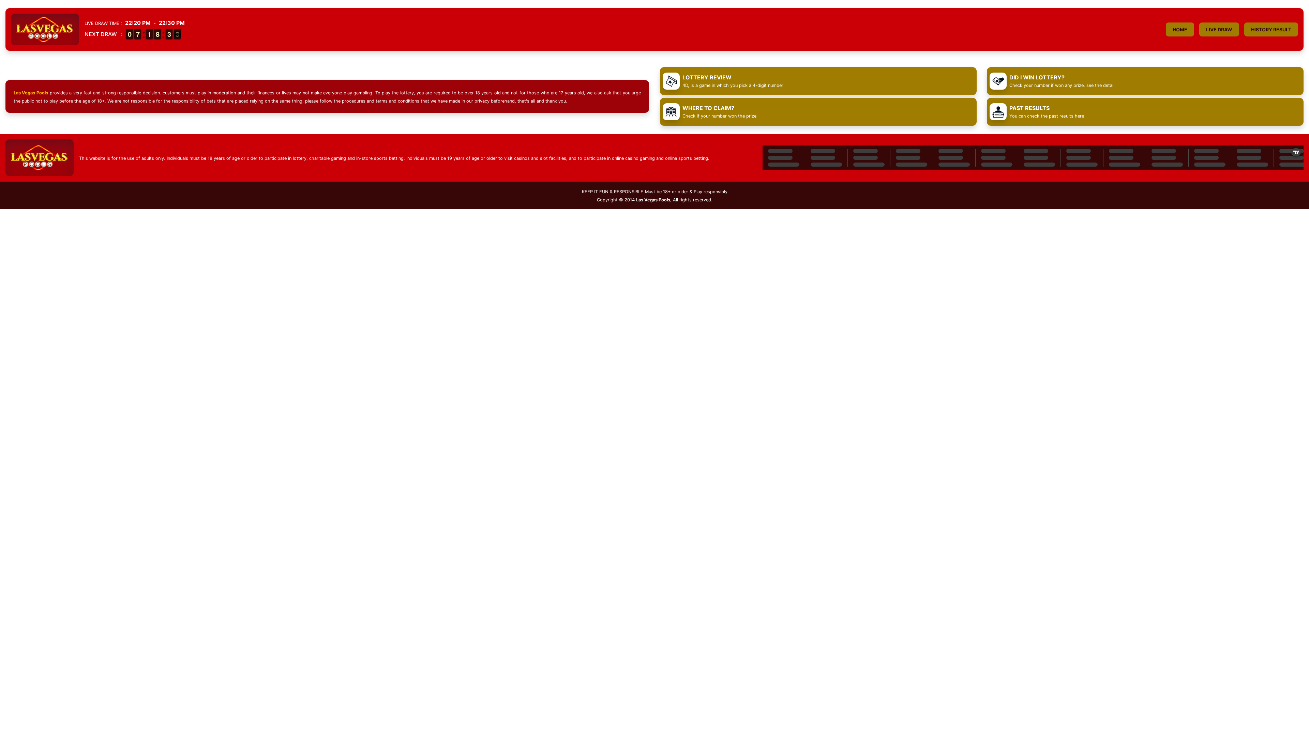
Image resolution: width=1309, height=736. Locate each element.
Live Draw (1219, 29)
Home (1180, 29)
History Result (1271, 29)
